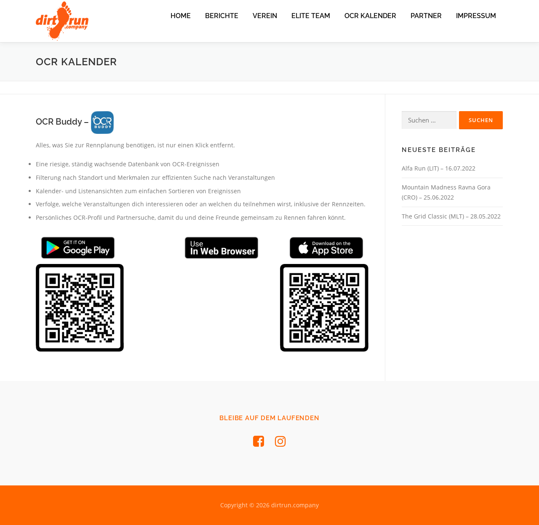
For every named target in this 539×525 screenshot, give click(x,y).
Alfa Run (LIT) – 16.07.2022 (438, 168)
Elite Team (310, 16)
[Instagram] (280, 441)
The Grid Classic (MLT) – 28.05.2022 (451, 216)
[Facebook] (258, 441)
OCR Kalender (370, 16)
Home (181, 16)
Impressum (476, 16)
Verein (265, 16)
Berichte (221, 16)
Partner (426, 16)
